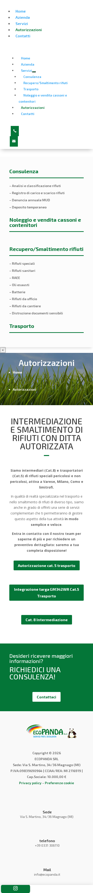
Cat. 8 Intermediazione (47, 619)
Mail (47, 869)
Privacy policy (30, 783)
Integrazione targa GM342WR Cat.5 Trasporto (46, 592)
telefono (47, 840)
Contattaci (46, 697)
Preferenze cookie (59, 783)
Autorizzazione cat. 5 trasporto (46, 565)
